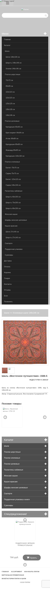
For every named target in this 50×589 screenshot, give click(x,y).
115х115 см (10, 98)
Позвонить (8, 302)
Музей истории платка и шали (14, 578)
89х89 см (9, 86)
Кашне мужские (11, 226)
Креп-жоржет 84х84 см (15, 133)
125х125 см (10, 103)
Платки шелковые (12, 121)
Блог (6, 296)
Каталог (7, 45)
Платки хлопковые (12, 162)
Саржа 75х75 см (12, 173)
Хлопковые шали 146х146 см (26, 313)
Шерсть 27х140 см (13, 237)
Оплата (7, 267)
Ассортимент (16, 571)
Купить (32, 557)
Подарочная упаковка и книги (17, 499)
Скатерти (8, 243)
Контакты (8, 284)
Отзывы (7, 290)
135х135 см (10, 109)
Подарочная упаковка (13, 249)
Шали (7, 51)
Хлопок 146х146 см (13, 69)
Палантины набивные (13, 191)
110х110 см (10, 92)
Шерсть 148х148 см (13, 63)
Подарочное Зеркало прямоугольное (25, 544)
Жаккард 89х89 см (13, 150)
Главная (7, 39)
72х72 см (9, 80)
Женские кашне (11, 214)
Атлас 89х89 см (12, 138)
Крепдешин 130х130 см (15, 156)
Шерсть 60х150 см (13, 197)
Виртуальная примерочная (13, 575)
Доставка (8, 261)
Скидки (7, 278)
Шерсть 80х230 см (13, 208)
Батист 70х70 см (12, 168)
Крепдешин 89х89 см (14, 144)
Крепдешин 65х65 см (14, 127)
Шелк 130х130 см (13, 57)
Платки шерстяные (12, 74)
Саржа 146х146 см (13, 185)
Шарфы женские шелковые (16, 220)
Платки (27, 582)
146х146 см (10, 115)
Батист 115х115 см (13, 179)
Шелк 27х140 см (12, 232)
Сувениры (9, 255)
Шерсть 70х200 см (13, 203)
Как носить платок (31, 571)
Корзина (7, 272)
